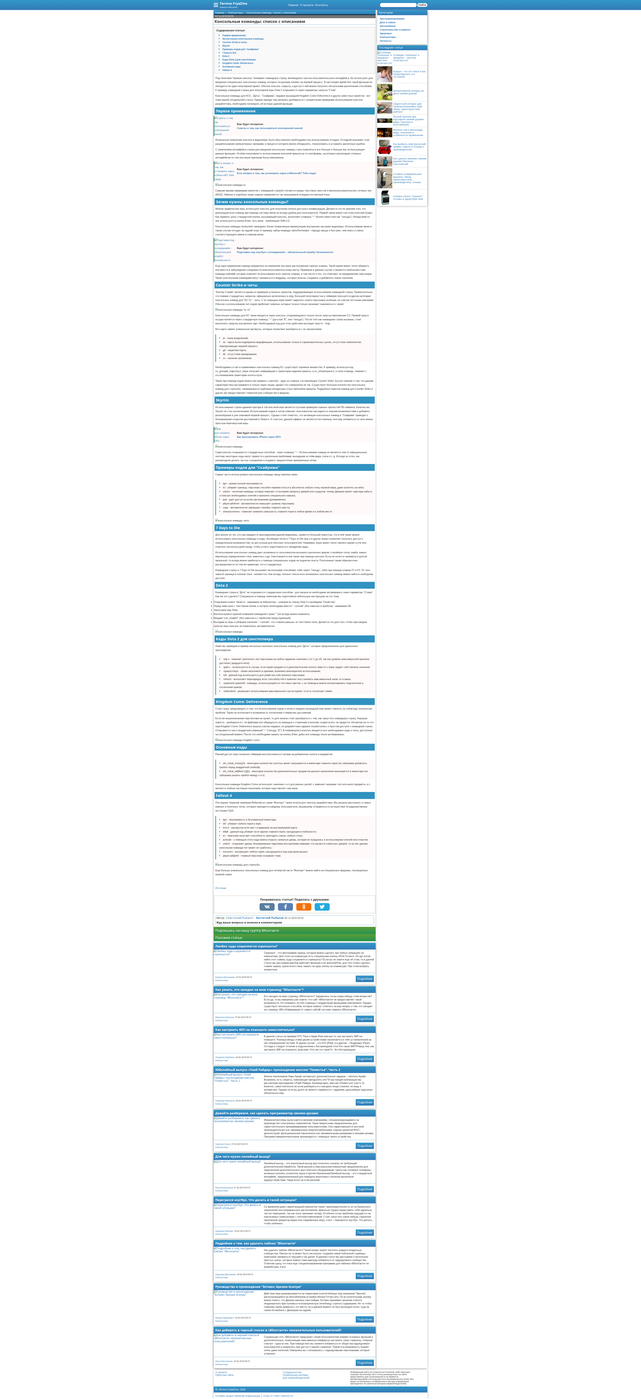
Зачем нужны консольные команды (243, 38)
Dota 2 (225, 56)
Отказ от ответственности (278, 1395)
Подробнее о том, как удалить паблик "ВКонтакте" (255, 1243)
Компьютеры (221, 980)
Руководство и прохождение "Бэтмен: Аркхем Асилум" (258, 1287)
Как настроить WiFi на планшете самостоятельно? (255, 1030)
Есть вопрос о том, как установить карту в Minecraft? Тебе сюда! (276, 173)
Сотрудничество (292, 1372)
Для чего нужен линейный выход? (242, 1156)
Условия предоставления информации (237, 1395)
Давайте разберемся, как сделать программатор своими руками (266, 1113)
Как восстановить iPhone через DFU (259, 436)
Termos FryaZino (233, 3)
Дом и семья (387, 22)
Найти (422, 5)
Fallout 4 (227, 70)
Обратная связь (224, 1375)
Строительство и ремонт (395, 29)
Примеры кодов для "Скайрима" (240, 49)
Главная (293, 5)
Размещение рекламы (295, 1375)
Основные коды (231, 66)
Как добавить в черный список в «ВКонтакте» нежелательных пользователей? (278, 1330)
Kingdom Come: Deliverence (237, 63)
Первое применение (234, 35)
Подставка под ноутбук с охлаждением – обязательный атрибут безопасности (285, 252)
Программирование (392, 18)
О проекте (306, 5)
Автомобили (388, 26)
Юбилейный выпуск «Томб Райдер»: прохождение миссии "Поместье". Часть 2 (277, 1070)
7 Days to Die (229, 52)
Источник (220, 888)
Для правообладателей (296, 1377)
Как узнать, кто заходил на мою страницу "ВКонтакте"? (259, 990)
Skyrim (226, 45)
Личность (386, 40)
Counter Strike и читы (234, 42)
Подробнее (364, 979)
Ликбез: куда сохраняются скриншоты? (246, 946)
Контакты (321, 5)
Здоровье (386, 33)
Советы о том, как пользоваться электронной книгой (269, 128)
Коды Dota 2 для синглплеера (239, 59)
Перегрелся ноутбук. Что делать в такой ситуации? (256, 1200)
